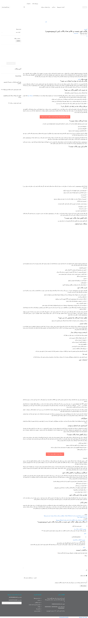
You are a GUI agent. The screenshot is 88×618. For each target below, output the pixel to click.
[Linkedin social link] (12, 1)
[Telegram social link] (10, 1)
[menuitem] (25, 7)
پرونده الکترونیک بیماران (5, 7)
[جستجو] (81, 1)
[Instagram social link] (13, 1)
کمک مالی (84, 7)
